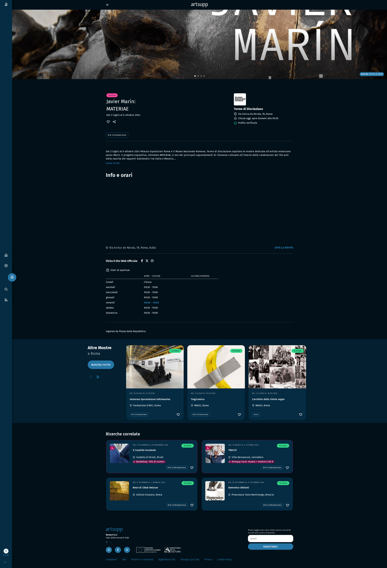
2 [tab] (198, 76)
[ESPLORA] (6, 265)
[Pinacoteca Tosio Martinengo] (215, 490)
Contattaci (111, 559)
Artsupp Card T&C (190, 559)
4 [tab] (204, 76)
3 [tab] (201, 76)
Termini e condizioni (142, 559)
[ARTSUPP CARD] (6, 299)
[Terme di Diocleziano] (263, 99)
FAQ (124, 559)
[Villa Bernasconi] (215, 453)
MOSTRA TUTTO (101, 364)
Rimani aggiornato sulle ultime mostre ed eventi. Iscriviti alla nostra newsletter (269, 531)
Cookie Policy (224, 559)
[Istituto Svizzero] (119, 490)
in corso (175, 351)
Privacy (209, 559)
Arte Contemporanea (117, 135)
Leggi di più (113, 163)
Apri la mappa (284, 247)
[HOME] (6, 254)
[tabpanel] (193, 44)
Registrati (270, 546)
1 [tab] (195, 76)
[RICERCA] (6, 289)
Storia (256, 414)
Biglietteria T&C (167, 559)
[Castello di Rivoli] (119, 453)
